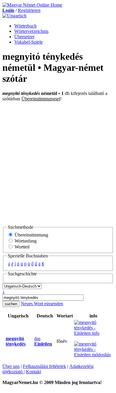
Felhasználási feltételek (44, 366)
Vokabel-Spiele (28, 41)
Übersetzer (24, 36)
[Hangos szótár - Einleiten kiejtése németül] (32, 341)
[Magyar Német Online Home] (32, 4)
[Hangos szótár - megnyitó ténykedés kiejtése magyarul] (3, 341)
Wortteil (21, 246)
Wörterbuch (25, 25)
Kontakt (33, 371)
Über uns (11, 366)
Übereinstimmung (30, 234)
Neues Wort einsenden (42, 303)
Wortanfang (25, 240)
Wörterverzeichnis (31, 31)
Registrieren (29, 10)
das (43, 341)
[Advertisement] (58, 163)
